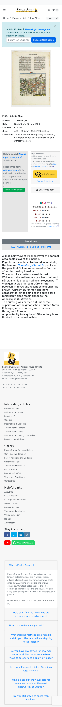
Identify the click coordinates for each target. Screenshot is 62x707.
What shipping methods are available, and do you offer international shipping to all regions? (31, 638)
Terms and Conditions (14, 477)
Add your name (11, 170)
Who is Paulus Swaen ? (21, 565)
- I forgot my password (15, 499)
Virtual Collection (12, 515)
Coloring (8, 420)
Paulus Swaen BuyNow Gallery (18, 450)
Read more (52, 226)
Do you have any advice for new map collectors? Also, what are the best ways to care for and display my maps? (31, 654)
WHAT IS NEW (11, 503)
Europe (15, 18)
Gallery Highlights (12, 462)
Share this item (46, 189)
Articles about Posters (14, 428)
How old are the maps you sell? (26, 625)
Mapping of (9, 416)
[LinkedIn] (21, 534)
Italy (25, 18)
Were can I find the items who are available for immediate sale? (31, 614)
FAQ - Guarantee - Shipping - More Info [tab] (31, 247)
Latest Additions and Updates (18, 458)
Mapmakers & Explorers (15, 424)
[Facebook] (7, 534)
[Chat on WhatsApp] (23, 542)
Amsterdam (9, 523)
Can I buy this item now (15, 454)
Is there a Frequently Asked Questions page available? (31, 669)
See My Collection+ (45, 181)
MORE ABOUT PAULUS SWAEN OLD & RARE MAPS (31, 600)
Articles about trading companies (19, 435)
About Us (8, 492)
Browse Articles (11, 408)
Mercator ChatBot (12, 473)
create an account (40, 166)
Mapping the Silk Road (14, 439)
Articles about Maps (13, 412)
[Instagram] (27, 534)
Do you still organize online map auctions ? (31, 697)
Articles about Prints (13, 431)
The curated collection (14, 465)
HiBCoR (7, 519)
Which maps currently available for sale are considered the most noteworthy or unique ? (31, 683)
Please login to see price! (37, 29)
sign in (55, 164)
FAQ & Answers (11, 469)
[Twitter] (14, 534)
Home (6, 18)
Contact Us (9, 481)
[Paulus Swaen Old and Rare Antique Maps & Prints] (26, 10)
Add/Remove (48, 174)
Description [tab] (31, 241)
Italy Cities (35, 18)
